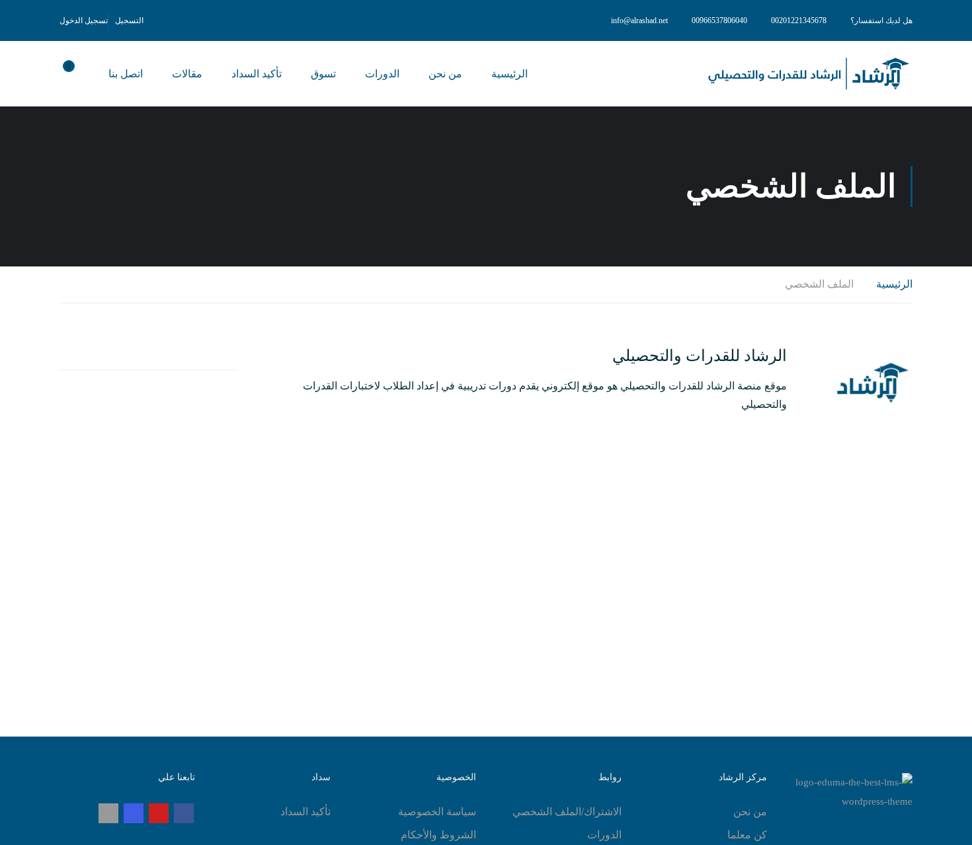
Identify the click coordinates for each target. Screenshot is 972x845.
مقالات (187, 73)
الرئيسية (509, 73)
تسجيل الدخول (84, 20)
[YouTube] (159, 813)
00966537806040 (719, 20)
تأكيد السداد (256, 73)
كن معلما (747, 834)
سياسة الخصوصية (437, 811)
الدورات (382, 73)
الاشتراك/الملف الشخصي (567, 811)
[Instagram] (133, 813)
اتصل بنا (125, 73)
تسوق (323, 73)
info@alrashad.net (639, 20)
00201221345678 (799, 20)
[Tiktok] (108, 813)
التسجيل (129, 20)
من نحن (445, 73)
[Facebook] (184, 813)
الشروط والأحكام (438, 834)
